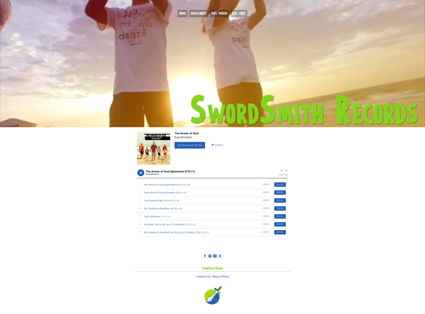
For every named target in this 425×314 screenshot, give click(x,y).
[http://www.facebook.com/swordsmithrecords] (205, 256)
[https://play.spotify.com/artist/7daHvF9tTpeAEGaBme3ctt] (210, 256)
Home (182, 14)
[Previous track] (281, 170)
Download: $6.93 (190, 145)
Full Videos (219, 14)
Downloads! (199, 14)
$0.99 (280, 184)
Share (219, 145)
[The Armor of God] (153, 148)
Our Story (239, 14)
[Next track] (286, 170)
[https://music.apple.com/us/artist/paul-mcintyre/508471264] (215, 256)
